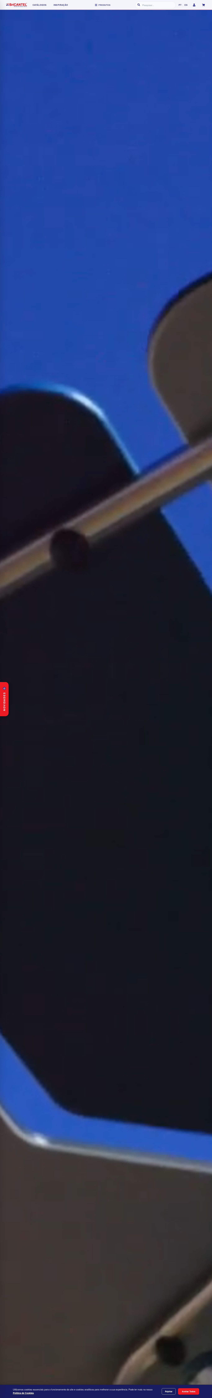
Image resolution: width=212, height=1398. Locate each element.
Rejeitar (168, 1391)
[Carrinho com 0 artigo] (203, 5)
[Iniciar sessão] (194, 5)
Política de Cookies (23, 1393)
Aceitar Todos (188, 1391)
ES (186, 5)
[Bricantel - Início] (16, 5)
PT (180, 5)
